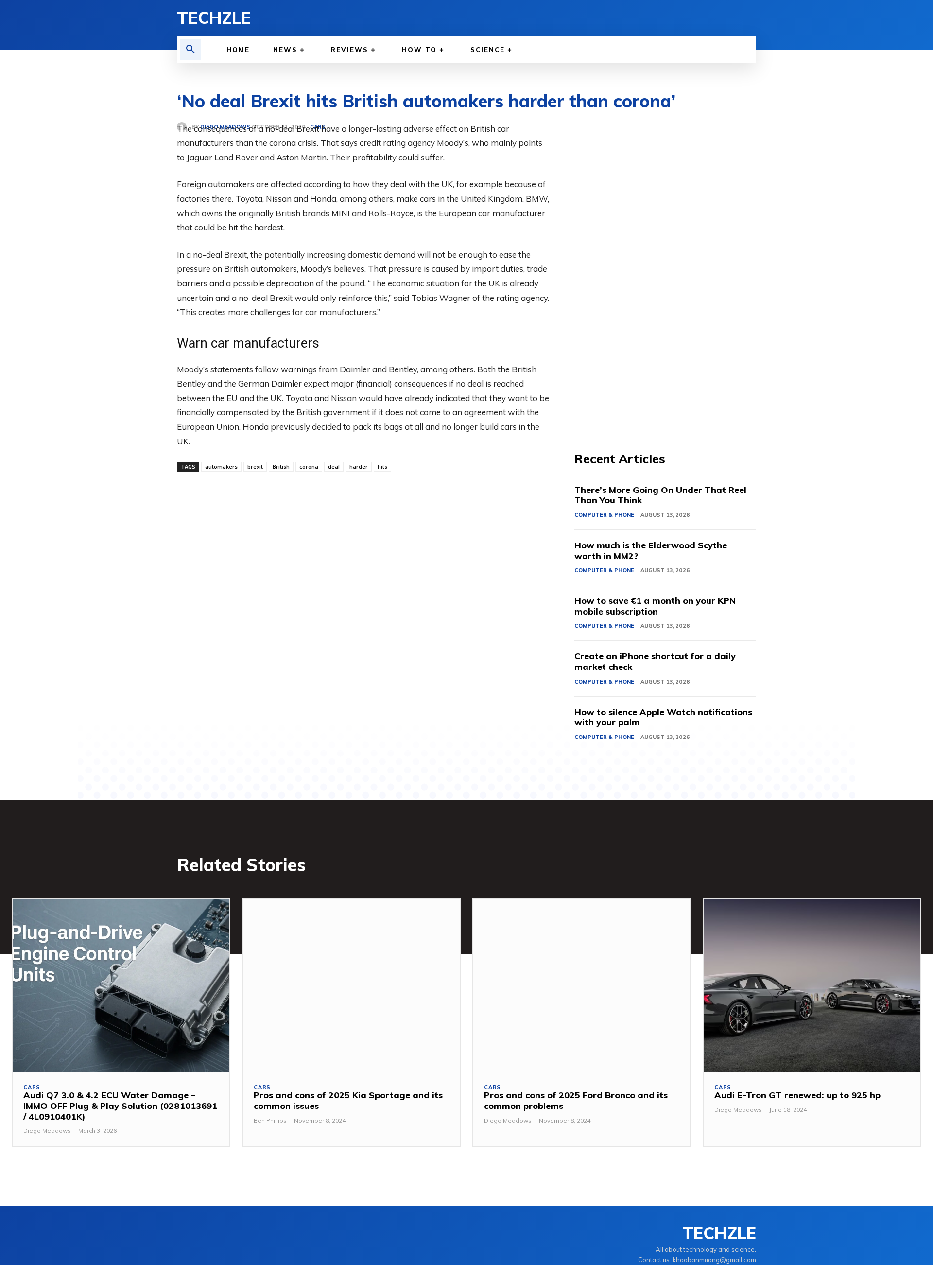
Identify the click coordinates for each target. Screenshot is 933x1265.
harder (358, 466)
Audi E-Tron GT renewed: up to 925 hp (797, 1095)
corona (308, 466)
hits (382, 466)
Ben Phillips (270, 1120)
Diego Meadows (47, 1130)
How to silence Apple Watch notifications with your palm (663, 717)
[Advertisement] (665, 267)
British (281, 466)
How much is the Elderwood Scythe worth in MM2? (650, 551)
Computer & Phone (604, 514)
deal (334, 466)
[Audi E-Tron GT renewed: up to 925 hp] (812, 985)
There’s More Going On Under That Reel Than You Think (660, 495)
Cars (31, 1087)
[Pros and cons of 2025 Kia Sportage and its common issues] (351, 985)
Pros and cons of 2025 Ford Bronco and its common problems (576, 1100)
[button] (190, 49)
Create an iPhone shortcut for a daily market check (655, 661)
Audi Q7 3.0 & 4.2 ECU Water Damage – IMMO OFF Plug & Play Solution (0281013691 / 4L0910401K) (120, 1105)
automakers (221, 466)
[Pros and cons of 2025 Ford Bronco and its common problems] (581, 985)
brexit (255, 466)
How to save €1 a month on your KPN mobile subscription (655, 606)
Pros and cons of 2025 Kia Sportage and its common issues (348, 1100)
